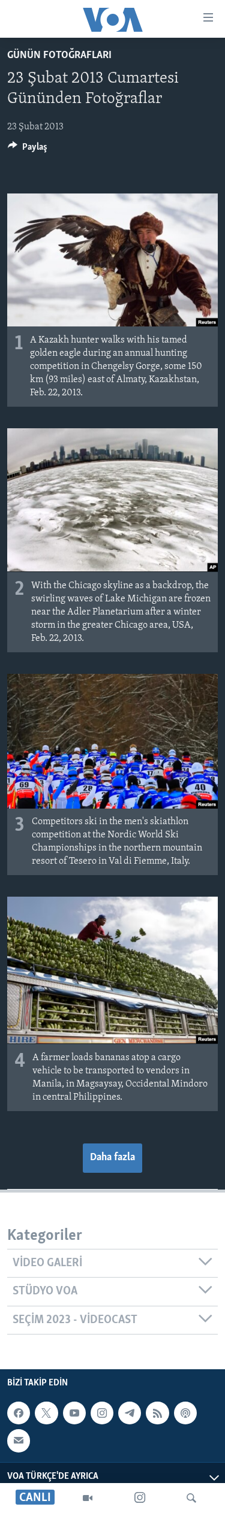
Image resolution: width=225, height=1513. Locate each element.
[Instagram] (139, 1498)
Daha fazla (112, 1157)
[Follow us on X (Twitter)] (46, 1413)
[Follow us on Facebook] (18, 1413)
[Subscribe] (18, 1440)
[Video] (88, 1498)
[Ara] (191, 1498)
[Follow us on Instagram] (102, 1413)
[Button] (27, 149)
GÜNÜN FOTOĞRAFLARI (59, 55)
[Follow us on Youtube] (74, 1413)
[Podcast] (185, 1413)
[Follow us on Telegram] (129, 1413)
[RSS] (157, 1413)
